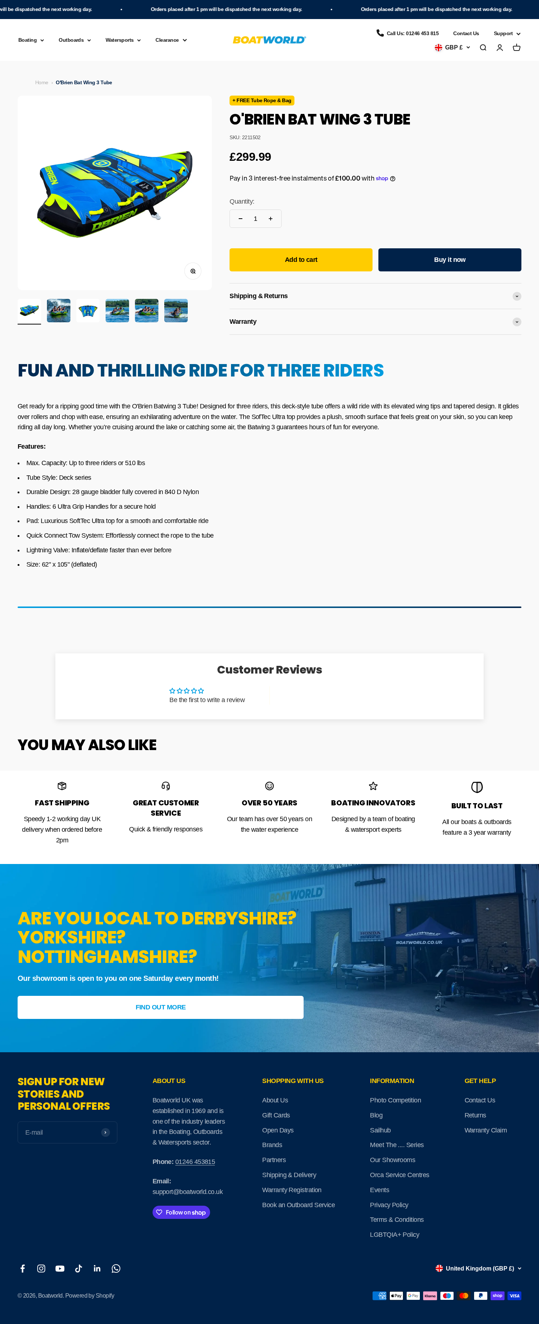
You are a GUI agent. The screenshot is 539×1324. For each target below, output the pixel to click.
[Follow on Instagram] (41, 1268)
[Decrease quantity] (240, 218)
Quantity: (242, 201)
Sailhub (380, 1130)
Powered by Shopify (89, 1296)
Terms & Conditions (396, 1219)
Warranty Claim (486, 1130)
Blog (376, 1115)
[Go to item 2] (58, 311)
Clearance (167, 40)
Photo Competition (395, 1100)
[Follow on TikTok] (79, 1268)
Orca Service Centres (399, 1175)
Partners (274, 1160)
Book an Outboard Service (298, 1205)
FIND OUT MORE (161, 1007)
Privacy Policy (389, 1205)
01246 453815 (195, 1161)
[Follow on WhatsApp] (116, 1268)
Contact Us (466, 33)
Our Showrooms (392, 1160)
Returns (475, 1115)
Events (379, 1190)
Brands (272, 1145)
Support (503, 33)
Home (41, 82)
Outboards (71, 40)
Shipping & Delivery (289, 1175)
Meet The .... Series (396, 1145)
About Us (275, 1100)
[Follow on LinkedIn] (97, 1268)
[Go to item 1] (29, 311)
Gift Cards (276, 1115)
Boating (27, 40)
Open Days (277, 1130)
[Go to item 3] (88, 311)
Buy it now (450, 259)
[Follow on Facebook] (22, 1268)
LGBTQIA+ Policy (394, 1234)
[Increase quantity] (270, 218)
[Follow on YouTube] (60, 1268)
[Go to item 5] (146, 311)
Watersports (119, 40)
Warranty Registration (292, 1190)
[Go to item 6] (176, 311)
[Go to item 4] (117, 311)
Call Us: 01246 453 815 (413, 33)
